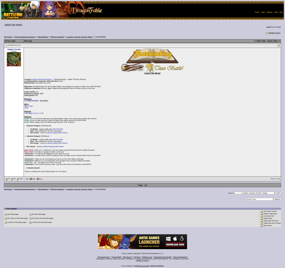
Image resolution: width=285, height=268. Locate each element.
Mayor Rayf (28, 106)
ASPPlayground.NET (142, 266)
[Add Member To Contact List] (32, 178)
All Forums (8, 37)
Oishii (26, 108)
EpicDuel (137, 257)
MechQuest (127, 257)
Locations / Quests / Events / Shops (79, 37)
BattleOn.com (147, 257)
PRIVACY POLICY (142, 260)
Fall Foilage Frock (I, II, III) (33, 113)
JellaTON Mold (32, 101)
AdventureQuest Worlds (162, 257)
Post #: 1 (274, 179)
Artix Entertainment (180, 257)
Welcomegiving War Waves (42, 79)
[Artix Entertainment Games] (25, 37)
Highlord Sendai (14, 49)
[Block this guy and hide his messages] (39, 178)
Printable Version (274, 33)
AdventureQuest (104, 257)
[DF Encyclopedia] (57, 37)
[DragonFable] (43, 37)
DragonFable (116, 257)
